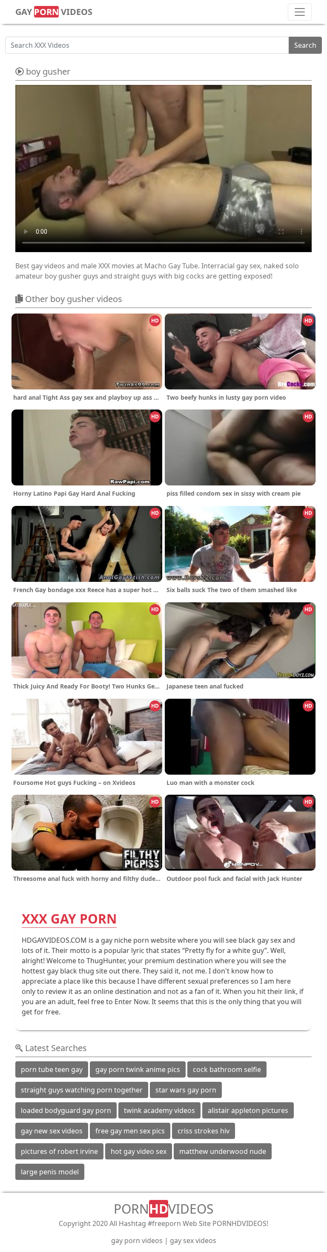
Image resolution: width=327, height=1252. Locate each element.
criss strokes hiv (203, 1131)
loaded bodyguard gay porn (66, 1110)
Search (305, 45)
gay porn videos (137, 1240)
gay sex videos (193, 1240)
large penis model (50, 1171)
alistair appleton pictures (248, 1110)
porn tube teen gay (52, 1069)
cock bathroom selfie (227, 1069)
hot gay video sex (138, 1151)
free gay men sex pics (130, 1131)
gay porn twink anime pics (137, 1069)
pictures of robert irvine (59, 1151)
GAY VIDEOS (53, 11)
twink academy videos (159, 1110)
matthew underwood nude (222, 1151)
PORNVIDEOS (163, 1208)
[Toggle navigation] (300, 11)
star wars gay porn (185, 1090)
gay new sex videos (52, 1131)
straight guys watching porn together (82, 1090)
